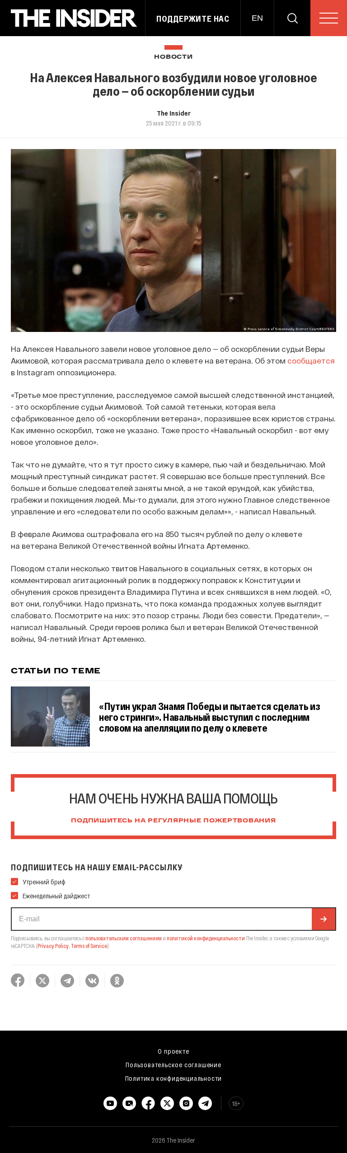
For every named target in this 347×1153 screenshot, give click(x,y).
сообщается (311, 360)
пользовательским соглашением (123, 938)
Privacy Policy (53, 946)
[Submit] (323, 919)
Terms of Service (89, 946)
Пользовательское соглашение (173, 1064)
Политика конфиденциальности (173, 1078)
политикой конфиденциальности (206, 938)
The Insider (174, 113)
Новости (173, 57)
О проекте (173, 1051)
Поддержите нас (193, 18)
